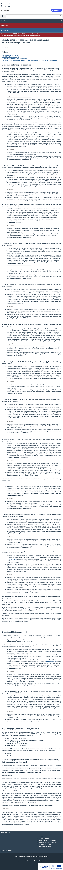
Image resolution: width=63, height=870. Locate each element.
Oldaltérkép (27, 861)
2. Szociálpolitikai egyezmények (10, 57)
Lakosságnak (8, 34)
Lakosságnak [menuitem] (5, 25)
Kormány (41, 836)
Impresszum (20, 861)
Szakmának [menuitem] (4, 30)
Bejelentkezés (57, 10)
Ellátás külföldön (17, 34)
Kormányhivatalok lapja (45, 844)
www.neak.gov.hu (12, 559)
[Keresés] (61, 16)
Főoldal (2, 34)
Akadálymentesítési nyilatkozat (39, 861)
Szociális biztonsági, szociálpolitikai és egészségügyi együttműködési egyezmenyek (21, 35)
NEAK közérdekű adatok (45, 846)
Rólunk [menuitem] (3, 20)
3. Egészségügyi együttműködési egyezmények (14, 58)
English (7, 10)
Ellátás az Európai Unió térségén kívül (30, 34)
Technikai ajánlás (6, 851)
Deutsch (3, 10)
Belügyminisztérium (44, 838)
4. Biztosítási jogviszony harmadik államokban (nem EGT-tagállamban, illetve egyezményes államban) (30, 60)
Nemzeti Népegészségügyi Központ (48, 840)
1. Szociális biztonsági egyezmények (11, 55)
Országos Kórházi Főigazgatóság (47, 842)
